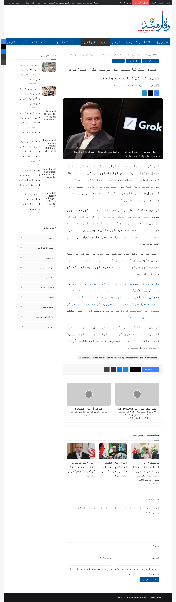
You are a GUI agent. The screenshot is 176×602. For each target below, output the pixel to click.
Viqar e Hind (156, 597)
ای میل (154, 557)
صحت (75, 41)
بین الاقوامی (96, 41)
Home (155, 55)
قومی (116, 41)
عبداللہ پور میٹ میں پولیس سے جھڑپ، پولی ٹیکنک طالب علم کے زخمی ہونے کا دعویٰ (28, 151)
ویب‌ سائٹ (105, 557)
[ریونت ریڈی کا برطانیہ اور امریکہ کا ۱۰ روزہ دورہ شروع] (49, 200)
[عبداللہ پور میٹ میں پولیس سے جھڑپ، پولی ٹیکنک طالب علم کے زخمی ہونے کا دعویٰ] (49, 145)
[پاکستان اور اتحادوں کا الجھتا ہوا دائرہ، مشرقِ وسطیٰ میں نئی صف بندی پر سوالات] (145, 451)
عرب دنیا (118, 61)
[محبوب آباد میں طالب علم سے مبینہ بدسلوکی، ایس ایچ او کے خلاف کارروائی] (49, 173)
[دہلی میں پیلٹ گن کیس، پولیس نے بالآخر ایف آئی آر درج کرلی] (49, 91)
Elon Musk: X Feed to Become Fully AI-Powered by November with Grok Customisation (117, 358)
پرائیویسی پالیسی (61, 2)
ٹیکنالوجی (16, 41)
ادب (49, 41)
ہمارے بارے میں (88, 2)
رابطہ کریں (15, 2)
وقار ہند (151, 86)
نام (156, 546)
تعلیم (62, 41)
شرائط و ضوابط (36, 2)
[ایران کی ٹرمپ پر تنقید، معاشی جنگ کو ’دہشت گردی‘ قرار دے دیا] (81, 451)
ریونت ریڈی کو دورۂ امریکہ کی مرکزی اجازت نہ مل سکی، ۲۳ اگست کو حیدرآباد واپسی (28, 122)
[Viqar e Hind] (154, 21)
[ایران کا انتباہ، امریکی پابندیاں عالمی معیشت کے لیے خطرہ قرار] (113, 451)
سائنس (36, 41)
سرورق (162, 41)
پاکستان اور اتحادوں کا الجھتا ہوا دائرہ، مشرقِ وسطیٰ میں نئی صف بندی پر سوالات (146, 471)
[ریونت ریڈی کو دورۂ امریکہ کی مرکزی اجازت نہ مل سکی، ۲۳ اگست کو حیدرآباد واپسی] (49, 115)
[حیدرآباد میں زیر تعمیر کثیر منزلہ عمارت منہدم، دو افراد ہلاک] (49, 67)
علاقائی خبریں (139, 41)
